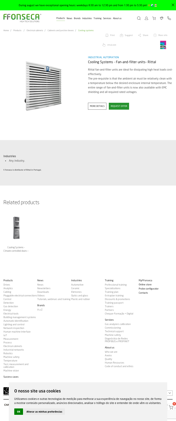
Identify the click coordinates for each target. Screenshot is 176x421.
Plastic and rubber (80, 299)
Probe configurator (149, 288)
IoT (5, 335)
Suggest (129, 35)
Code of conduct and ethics (119, 366)
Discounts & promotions (117, 299)
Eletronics (76, 292)
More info (162, 35)
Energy (7, 310)
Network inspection (13, 328)
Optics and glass (79, 295)
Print (112, 35)
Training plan (111, 292)
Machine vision (11, 370)
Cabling (7, 292)
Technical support (114, 331)
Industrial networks (13, 349)
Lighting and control (13, 324)
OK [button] (18, 411)
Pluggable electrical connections (20, 295)
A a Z (39, 309)
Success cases (11, 377)
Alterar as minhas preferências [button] (44, 411)
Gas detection (10, 306)
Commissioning (113, 327)
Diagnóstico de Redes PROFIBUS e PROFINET (117, 340)
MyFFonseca (145, 280)
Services (107, 18)
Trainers (109, 306)
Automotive (77, 284)
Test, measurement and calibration (16, 365)
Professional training (116, 284)
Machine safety (11, 357)
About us (117, 18)
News (69, 18)
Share (145, 35)
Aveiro (108, 355)
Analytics (8, 288)
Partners (109, 310)
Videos (41, 295)
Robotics (8, 353)
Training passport (114, 302)
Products (60, 18)
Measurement (10, 339)
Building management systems (19, 317)
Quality (108, 359)
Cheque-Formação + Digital (119, 313)
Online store (145, 284)
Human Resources (114, 362)
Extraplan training (114, 295)
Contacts (143, 293)
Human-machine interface (17, 331)
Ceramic (75, 288)
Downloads (43, 292)
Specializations (112, 288)
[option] (43, 86)
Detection (8, 302)
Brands (77, 18)
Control (7, 299)
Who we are (111, 351)
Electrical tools (11, 313)
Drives (6, 284)
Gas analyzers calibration (118, 324)
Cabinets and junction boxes (61, 30)
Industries (87, 18)
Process (7, 342)
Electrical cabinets (35, 30)
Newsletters (44, 288)
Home (6, 30)
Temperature (10, 360)
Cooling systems (86, 30)
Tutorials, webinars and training (53, 299)
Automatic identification (15, 320)
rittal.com (111, 45)
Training (97, 18)
